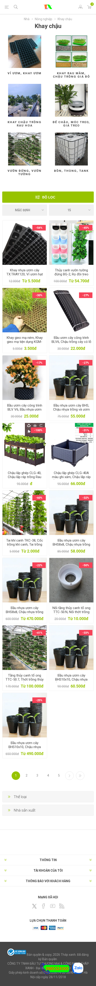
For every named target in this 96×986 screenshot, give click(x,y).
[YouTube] (52, 906)
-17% (39, 362)
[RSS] (61, 906)
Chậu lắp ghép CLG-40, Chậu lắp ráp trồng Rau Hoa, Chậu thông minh (24, 477)
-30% (39, 295)
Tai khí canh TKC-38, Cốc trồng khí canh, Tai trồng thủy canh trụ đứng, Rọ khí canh (25, 546)
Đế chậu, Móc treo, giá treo (71, 123)
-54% (39, 227)
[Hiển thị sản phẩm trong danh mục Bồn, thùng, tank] (71, 149)
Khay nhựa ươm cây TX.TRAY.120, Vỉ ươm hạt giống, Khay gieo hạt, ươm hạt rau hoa (25, 276)
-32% (85, 497)
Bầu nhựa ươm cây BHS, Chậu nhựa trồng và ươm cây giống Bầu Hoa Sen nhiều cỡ (71, 411)
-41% (39, 632)
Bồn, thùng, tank (71, 170)
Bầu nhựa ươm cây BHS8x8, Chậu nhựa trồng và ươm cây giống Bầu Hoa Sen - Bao (24, 614)
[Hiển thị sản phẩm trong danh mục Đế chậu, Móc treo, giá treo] (71, 100)
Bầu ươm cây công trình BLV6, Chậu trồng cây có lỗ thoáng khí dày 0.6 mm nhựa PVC (71, 344)
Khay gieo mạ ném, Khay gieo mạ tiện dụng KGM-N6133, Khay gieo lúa (25, 342)
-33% (85, 632)
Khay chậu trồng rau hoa (25, 123)
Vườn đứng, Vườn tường (25, 172)
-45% (85, 227)
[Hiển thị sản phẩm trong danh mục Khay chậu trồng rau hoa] (24, 100)
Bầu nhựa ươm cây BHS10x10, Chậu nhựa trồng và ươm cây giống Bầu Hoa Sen (71, 681)
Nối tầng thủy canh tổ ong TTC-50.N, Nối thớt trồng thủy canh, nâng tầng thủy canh (71, 614)
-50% (85, 565)
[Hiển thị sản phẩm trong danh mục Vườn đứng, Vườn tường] (24, 149)
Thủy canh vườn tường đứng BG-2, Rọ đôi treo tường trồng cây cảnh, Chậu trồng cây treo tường (71, 276)
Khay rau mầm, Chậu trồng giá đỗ (71, 75)
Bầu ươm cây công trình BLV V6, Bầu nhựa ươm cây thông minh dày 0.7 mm (24, 411)
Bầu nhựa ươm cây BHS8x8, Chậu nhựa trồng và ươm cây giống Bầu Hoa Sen (71, 546)
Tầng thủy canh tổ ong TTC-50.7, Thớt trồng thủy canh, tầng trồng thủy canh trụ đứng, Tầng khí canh (24, 681)
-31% (85, 430)
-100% (38, 430)
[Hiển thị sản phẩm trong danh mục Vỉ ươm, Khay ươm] (24, 51)
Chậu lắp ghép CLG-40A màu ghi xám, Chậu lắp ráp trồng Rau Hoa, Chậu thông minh (71, 479)
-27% (85, 295)
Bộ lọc (48, 197)
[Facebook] (43, 906)
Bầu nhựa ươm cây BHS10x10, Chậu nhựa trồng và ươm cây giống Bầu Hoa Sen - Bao (24, 749)
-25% (39, 700)
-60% (39, 497)
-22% (39, 565)
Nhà (26, 19)
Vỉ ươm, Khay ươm (25, 73)
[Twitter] (34, 906)
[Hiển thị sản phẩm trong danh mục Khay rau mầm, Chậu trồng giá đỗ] (71, 51)
